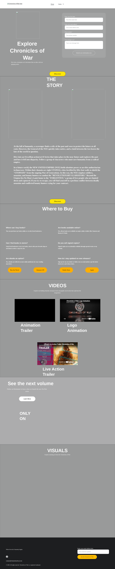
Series (60, 4)
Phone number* (68, 32)
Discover (57, 74)
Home (52, 4)
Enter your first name (70, 16)
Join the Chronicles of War (87, 557)
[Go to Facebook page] (7, 557)
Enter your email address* (71, 24)
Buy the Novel (14, 270)
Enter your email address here (85, 548)
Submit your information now (84, 53)
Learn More (27, 399)
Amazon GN (40, 270)
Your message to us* (70, 39)
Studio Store (66, 270)
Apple (92, 270)
